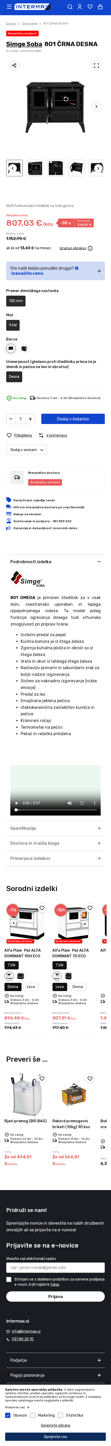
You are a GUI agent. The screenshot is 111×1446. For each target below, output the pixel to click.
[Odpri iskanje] (70, 7)
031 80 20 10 (23, 1339)
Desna (14, 377)
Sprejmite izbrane (55, 1425)
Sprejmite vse (55, 1437)
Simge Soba (24, 44)
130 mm (16, 301)
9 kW (13, 325)
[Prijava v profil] (79, 7)
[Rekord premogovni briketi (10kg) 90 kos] (74, 1094)
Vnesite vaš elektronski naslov (31, 1259)
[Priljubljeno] (42, 908)
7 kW (11, 965)
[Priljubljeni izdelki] (90, 7)
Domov (11, 23)
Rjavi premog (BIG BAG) (25, 1121)
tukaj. (55, 1284)
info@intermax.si (26, 1331)
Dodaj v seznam (24, 450)
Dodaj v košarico (73, 419)
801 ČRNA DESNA (55, 23)
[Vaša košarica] (100, 7)
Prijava (55, 1296)
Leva (31, 987)
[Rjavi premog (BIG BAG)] (26, 1094)
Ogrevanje (29, 23)
